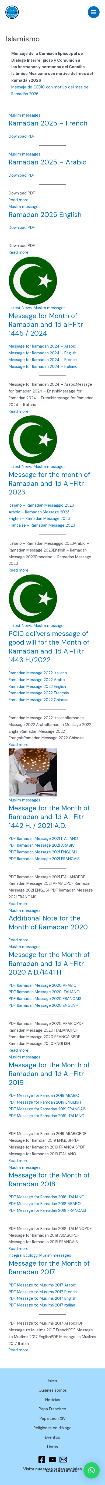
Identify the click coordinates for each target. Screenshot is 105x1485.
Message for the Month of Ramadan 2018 (49, 1180)
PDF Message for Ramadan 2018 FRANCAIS (47, 1210)
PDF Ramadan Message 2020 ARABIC (42, 985)
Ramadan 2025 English (45, 214)
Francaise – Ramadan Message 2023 (42, 525)
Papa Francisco (52, 1409)
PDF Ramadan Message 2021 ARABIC (42, 845)
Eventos (52, 1437)
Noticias (52, 1400)
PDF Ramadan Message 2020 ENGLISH (43, 1005)
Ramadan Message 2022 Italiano (38, 673)
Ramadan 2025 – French (48, 123)
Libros (52, 1447)
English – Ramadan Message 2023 (39, 518)
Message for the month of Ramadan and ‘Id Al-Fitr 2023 (49, 483)
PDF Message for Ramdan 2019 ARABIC (44, 1095)
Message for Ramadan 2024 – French (43, 359)
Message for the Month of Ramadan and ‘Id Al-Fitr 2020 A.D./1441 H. (49, 963)
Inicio (52, 1381)
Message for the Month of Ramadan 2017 (49, 1268)
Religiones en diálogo (53, 1428)
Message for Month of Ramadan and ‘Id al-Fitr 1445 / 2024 (46, 324)
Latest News (20, 308)
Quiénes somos (52, 1390)
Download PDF (22, 136)
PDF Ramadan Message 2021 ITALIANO (43, 838)
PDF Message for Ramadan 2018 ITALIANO (47, 1197)
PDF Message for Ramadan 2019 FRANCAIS (47, 1109)
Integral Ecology (23, 1255)
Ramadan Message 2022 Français (39, 693)
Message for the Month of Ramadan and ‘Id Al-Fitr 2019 (49, 1074)
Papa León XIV (53, 1418)
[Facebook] (42, 1459)
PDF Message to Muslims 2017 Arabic (42, 1285)
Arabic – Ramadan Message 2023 (39, 512)
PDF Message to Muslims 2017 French (43, 1292)
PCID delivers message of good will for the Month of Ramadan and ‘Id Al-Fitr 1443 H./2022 (49, 647)
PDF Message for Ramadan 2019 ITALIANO (47, 1115)
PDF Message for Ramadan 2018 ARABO (45, 1203)
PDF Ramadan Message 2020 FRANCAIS (45, 998)
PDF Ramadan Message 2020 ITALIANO (44, 992)
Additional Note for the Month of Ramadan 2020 (48, 923)
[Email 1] (63, 1459)
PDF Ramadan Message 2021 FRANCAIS (44, 859)
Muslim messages (24, 115)
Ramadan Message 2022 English (37, 686)
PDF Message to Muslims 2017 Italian (42, 1305)
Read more (19, 200)
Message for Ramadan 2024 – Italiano (43, 366)
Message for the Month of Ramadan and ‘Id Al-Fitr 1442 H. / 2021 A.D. (49, 817)
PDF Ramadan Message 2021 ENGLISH (43, 852)
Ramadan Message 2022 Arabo (37, 679)
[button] (91, 1470)
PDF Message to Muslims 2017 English (42, 1298)
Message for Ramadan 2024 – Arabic (42, 346)
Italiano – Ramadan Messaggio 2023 (41, 505)
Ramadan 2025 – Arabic (47, 162)
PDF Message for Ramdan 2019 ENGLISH (45, 1102)
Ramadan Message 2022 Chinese (39, 699)
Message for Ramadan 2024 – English (42, 353)
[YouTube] (52, 1459)
